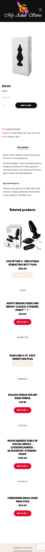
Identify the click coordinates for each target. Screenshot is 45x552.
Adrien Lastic (14, 136)
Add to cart (26, 105)
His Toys (36, 133)
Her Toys (27, 133)
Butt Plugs (17, 133)
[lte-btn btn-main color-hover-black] (22, 322)
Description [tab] (22, 147)
